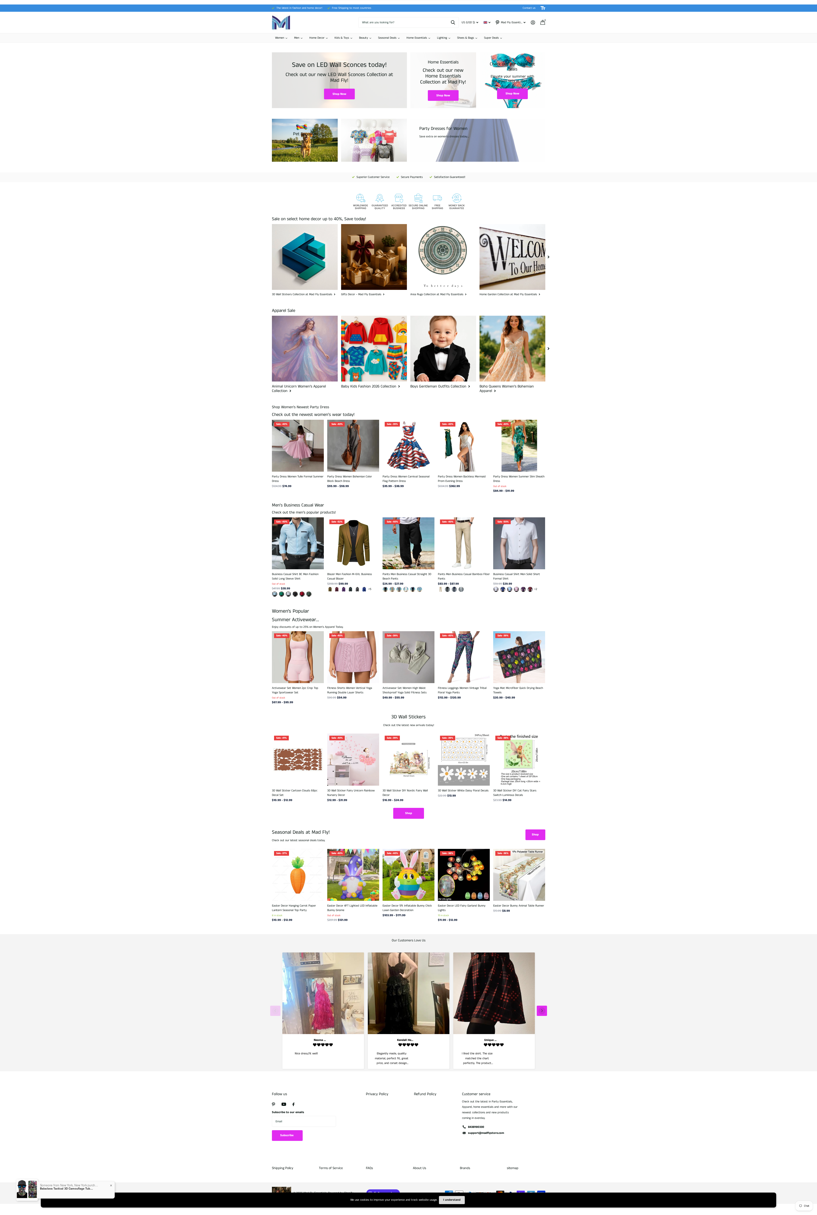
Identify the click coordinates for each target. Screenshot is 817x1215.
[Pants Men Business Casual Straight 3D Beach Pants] (408, 543)
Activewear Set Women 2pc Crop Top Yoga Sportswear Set (295, 690)
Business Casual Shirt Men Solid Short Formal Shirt (516, 576)
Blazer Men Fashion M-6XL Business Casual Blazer (349, 576)
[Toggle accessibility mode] (543, 8)
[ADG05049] (308, 594)
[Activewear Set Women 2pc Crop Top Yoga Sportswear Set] (298, 657)
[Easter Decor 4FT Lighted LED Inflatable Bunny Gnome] (353, 875)
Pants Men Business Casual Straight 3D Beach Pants (407, 576)
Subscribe (287, 1135)
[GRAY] (399, 589)
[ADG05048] (302, 594)
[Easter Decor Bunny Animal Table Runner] (519, 875)
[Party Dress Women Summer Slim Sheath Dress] (519, 446)
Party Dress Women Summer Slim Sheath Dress (518, 478)
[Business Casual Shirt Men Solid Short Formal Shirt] (519, 543)
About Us (419, 1168)
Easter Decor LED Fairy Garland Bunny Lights (462, 908)
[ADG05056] (295, 594)
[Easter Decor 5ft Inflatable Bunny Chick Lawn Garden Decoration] (408, 875)
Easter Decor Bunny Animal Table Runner (518, 906)
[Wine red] (336, 589)
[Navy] (412, 589)
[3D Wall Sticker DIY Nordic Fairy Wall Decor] (408, 759)
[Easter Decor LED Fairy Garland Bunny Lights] (464, 875)
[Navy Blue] (454, 589)
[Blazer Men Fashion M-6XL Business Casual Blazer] (353, 543)
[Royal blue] (364, 589)
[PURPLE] (523, 589)
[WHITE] (405, 589)
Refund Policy (425, 1094)
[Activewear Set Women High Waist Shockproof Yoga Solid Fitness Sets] (408, 657)
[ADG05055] (288, 594)
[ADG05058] (281, 594)
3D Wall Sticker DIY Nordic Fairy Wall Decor (405, 792)
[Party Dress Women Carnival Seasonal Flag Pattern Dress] (408, 446)
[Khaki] (330, 589)
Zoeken (453, 22)
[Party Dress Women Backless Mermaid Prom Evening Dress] (464, 446)
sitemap (512, 1168)
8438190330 (476, 1127)
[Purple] (343, 589)
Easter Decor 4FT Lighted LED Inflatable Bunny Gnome (352, 908)
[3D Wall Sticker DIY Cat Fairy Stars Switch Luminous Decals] (519, 759)
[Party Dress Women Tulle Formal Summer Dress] (298, 446)
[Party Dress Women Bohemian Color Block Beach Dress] (353, 446)
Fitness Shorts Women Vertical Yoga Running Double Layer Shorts (349, 690)
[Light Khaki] (392, 589)
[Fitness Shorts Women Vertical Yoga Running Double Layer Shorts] (353, 657)
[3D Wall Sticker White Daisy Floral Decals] (464, 759)
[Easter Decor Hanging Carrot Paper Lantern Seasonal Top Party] (298, 875)
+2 (535, 589)
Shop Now (339, 94)
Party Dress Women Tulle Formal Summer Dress (297, 478)
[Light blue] (509, 589)
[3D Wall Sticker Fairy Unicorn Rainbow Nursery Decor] (353, 759)
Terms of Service (331, 1168)
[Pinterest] (273, 1104)
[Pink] (516, 589)
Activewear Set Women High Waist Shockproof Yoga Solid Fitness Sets (405, 690)
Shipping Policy (282, 1168)
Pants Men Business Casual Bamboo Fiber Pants (464, 576)
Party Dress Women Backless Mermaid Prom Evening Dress (462, 478)
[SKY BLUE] (419, 589)
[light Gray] (461, 589)
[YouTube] (284, 1104)
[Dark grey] (357, 589)
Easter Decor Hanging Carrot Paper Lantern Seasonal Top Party (294, 908)
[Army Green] (350, 589)
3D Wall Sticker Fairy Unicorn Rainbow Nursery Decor (351, 792)
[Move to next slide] (542, 1011)
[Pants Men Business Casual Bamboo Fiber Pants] (464, 543)
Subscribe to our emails (288, 1112)
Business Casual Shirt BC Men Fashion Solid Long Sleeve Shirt (295, 576)
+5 (369, 589)
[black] (385, 589)
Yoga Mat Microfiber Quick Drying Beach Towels (518, 690)
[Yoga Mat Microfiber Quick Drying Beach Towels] (519, 657)
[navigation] (548, 257)
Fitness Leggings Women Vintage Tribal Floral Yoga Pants (462, 690)
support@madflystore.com (486, 1133)
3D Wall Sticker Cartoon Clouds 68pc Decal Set (294, 792)
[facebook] (293, 1104)
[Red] (530, 589)
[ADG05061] (274, 594)
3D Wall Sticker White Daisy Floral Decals (463, 790)
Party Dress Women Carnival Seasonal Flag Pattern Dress (406, 478)
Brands (465, 1168)
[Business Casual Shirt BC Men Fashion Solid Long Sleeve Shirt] (298, 543)
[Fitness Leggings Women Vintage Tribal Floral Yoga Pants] (464, 657)
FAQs (369, 1168)
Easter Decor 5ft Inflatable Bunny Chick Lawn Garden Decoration (407, 908)
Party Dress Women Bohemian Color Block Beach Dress (349, 478)
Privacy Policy (377, 1094)
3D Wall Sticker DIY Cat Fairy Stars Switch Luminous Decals (514, 792)
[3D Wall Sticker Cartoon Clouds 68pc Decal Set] (298, 759)
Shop (408, 813)
